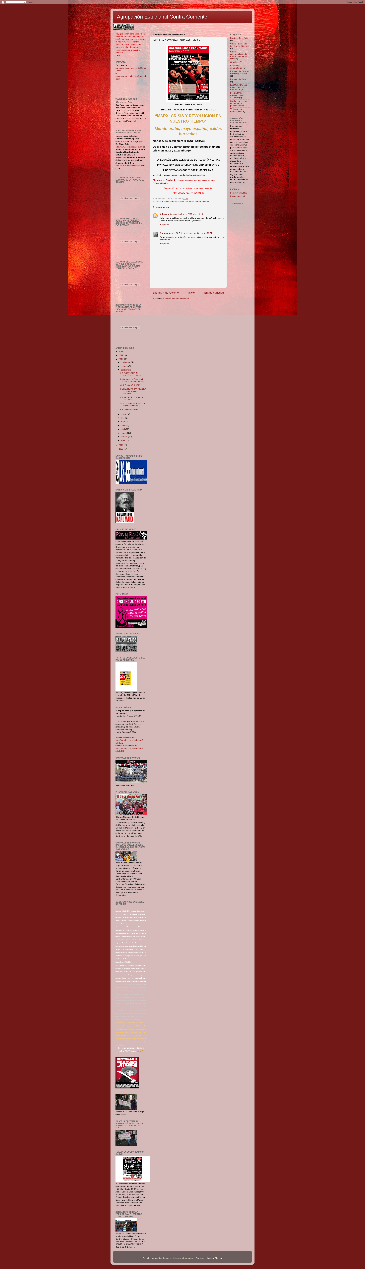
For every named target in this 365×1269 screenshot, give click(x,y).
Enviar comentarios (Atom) (177, 299)
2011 (121, 359)
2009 (121, 449)
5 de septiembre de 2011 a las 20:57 (195, 233)
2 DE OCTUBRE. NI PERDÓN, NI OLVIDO (131, 374)
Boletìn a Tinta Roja (239, 38)
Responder (165, 224)
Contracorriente (167, 233)
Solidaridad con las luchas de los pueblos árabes (238, 103)
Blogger (218, 1258)
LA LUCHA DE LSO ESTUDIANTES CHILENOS (239, 87)
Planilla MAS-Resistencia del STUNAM (237, 95)
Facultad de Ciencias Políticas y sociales (239, 72)
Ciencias (234, 62)
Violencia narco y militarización (238, 110)
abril (123, 429)
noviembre (126, 362)
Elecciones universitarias (236, 67)
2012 (121, 355)
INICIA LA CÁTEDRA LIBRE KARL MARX (132, 398)
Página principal (237, 196)
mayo (123, 425)
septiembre (126, 370)
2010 (121, 445)
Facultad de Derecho (239, 79)
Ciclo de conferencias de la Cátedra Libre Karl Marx (185, 202)
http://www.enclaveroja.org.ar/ (128, 147)
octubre (124, 366)
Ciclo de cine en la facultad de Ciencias (239, 45)
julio (123, 418)
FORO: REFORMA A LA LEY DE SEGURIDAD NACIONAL (133, 391)
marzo (124, 433)
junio (123, 422)
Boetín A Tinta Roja (238, 193)
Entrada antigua (214, 292)
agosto (124, 414)
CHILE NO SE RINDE (130, 385)
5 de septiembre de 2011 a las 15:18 (186, 214)
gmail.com (201, 175)
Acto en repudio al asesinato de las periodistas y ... (133, 404)
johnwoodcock (188, 1258)
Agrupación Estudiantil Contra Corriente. (163, 17)
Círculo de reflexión (129, 409)
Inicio (191, 292)
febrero (124, 437)
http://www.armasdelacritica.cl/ (129, 166)
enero (124, 440)
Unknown (164, 214)
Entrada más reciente (166, 292)
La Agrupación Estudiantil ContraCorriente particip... (133, 380)
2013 (121, 352)
